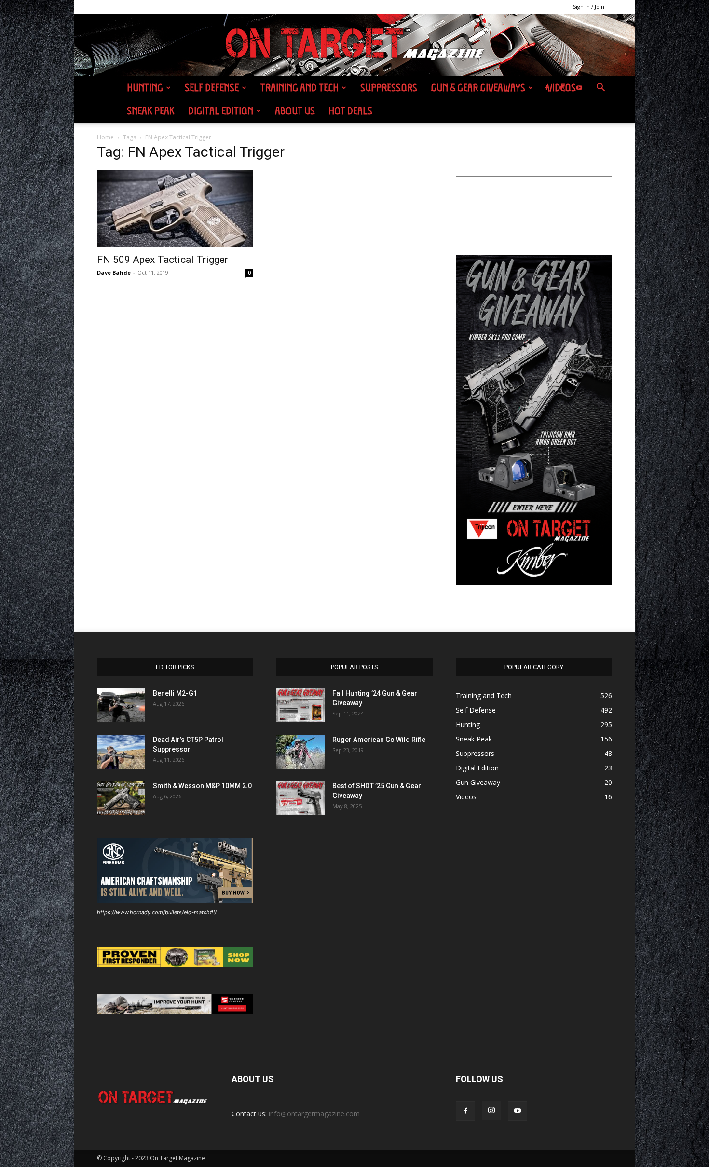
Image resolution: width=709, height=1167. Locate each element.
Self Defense (212, 88)
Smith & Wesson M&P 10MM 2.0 (202, 786)
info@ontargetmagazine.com (314, 1113)
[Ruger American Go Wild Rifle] (300, 752)
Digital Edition (220, 111)
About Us (295, 111)
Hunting (145, 88)
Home (105, 137)
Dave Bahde (114, 272)
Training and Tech (299, 88)
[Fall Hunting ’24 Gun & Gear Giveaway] (300, 705)
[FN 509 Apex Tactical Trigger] (175, 208)
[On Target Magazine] (354, 45)
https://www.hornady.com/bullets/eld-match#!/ (157, 912)
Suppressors (388, 88)
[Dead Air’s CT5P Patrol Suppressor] (121, 752)
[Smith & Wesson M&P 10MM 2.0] (121, 798)
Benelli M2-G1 (175, 693)
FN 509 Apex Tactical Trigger (162, 259)
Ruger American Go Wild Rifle (378, 739)
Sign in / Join (588, 6)
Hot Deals (350, 111)
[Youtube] (579, 87)
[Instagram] (563, 87)
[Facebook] (546, 87)
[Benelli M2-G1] (121, 705)
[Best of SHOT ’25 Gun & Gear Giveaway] (300, 798)
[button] (600, 88)
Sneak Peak (151, 111)
